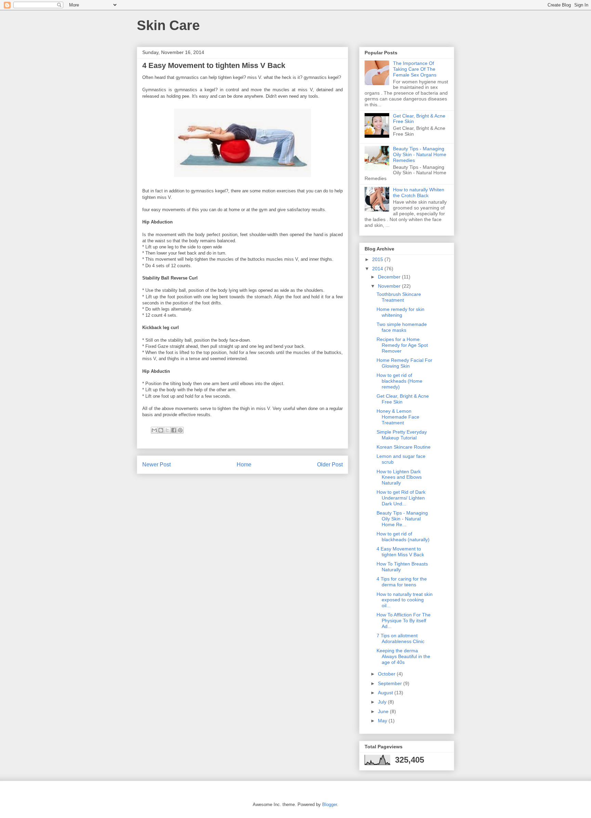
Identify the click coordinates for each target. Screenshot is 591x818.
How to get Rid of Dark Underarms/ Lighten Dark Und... (401, 497)
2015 (378, 259)
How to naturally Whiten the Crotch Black (418, 192)
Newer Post (156, 464)
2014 (378, 268)
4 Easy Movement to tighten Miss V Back (400, 551)
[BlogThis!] (160, 430)
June (384, 711)
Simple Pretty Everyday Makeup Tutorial (402, 434)
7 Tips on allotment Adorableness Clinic (400, 638)
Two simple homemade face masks (402, 327)
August (386, 692)
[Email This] (154, 430)
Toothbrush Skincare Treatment (399, 297)
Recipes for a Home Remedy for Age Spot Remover (402, 345)
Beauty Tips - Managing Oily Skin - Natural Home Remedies (419, 154)
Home (244, 464)
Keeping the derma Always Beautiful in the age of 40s (403, 656)
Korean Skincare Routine (404, 447)
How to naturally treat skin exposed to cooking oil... (405, 600)
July (383, 702)
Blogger (329, 804)
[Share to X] (167, 430)
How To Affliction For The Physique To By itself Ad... (404, 620)
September (390, 683)
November (390, 286)
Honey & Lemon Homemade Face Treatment (398, 416)
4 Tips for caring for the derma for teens (402, 581)
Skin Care (168, 25)
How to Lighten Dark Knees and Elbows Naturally (399, 477)
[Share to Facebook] (173, 430)
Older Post (330, 464)
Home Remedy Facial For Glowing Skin (404, 363)
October (387, 674)
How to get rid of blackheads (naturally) (403, 536)
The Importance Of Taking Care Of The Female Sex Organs (414, 69)
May (383, 720)
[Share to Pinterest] (180, 430)
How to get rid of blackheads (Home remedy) (399, 381)
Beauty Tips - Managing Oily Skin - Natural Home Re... (402, 518)
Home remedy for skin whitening (400, 312)
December (390, 277)
